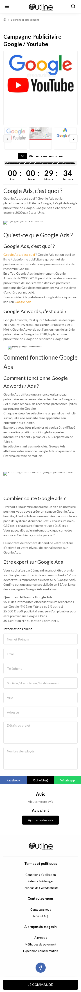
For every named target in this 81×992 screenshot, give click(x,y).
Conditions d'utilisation (40, 874)
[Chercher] (73, 6)
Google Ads (23, 302)
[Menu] (6, 6)
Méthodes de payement (40, 944)
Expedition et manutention (40, 951)
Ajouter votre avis (40, 820)
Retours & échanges (41, 881)
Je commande (40, 985)
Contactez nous (40, 909)
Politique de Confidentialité (40, 888)
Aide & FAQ (40, 916)
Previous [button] (7, 138)
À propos (40, 937)
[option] (40, 74)
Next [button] (74, 138)
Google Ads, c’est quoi (19, 254)
